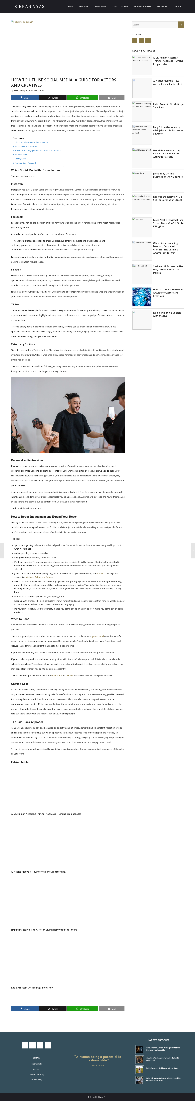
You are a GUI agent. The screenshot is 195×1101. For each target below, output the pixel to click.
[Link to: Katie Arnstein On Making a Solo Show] (139, 1069)
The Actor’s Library (36, 1074)
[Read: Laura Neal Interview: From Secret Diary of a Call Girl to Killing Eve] (142, 227)
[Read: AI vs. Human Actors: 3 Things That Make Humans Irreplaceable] (142, 65)
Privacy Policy (36, 1080)
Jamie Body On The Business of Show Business (168, 175)
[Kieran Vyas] (29, 6)
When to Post (21, 154)
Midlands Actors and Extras (39, 576)
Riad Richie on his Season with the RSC (167, 314)
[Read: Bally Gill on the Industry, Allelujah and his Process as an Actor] (142, 135)
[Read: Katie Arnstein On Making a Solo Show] (142, 111)
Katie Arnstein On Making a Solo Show (162, 1068)
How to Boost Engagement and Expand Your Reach (38, 150)
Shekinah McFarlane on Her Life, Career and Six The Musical (168, 269)
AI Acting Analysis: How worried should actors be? (167, 82)
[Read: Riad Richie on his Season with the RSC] (142, 320)
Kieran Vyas (40, 90)
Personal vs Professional (26, 146)
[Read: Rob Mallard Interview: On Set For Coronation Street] (142, 204)
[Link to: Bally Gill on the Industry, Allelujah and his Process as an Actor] (139, 1080)
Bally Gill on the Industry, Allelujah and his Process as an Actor (168, 130)
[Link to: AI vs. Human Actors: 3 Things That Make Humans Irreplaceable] (139, 1049)
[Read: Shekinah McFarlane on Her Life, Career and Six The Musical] (142, 274)
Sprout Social (97, 636)
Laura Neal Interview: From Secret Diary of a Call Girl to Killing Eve (168, 223)
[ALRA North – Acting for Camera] (193, 550)
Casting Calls (20, 158)
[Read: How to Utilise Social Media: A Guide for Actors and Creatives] (142, 297)
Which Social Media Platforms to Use (31, 142)
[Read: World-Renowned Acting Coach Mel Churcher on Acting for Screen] (142, 158)
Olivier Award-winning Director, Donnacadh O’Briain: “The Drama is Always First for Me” (165, 248)
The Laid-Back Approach (25, 163)
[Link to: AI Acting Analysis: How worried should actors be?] (139, 1059)
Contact (36, 1069)
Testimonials (36, 1064)
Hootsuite (57, 675)
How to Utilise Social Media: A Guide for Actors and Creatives (168, 293)
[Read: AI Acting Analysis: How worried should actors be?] (142, 88)
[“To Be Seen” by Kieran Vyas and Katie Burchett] (2, 550)
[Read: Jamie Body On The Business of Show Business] (142, 181)
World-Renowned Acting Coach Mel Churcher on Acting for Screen (166, 153)
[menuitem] (70, 6)
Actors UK (101, 573)
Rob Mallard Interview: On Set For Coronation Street (167, 198)
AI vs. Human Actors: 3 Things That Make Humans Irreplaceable (168, 61)
